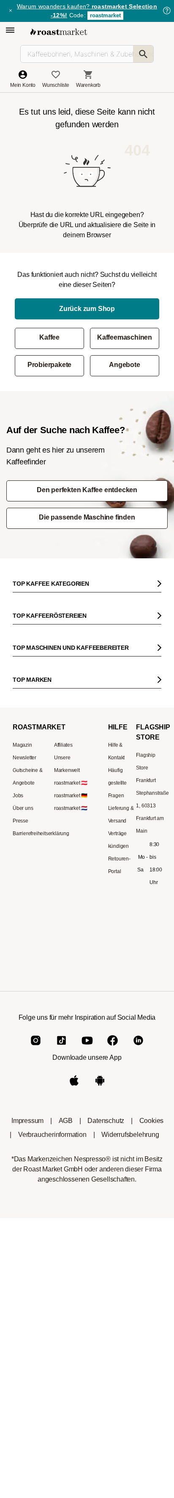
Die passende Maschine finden (87, 517)
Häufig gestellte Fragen (117, 783)
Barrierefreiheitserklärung (41, 833)
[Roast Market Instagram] (36, 1047)
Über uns (23, 808)
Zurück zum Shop (87, 308)
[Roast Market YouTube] (87, 1047)
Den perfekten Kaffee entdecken (87, 489)
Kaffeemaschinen (124, 337)
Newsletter (24, 758)
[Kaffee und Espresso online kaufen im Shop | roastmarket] (58, 32)
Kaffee (49, 337)
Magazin (22, 745)
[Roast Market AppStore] (74, 1087)
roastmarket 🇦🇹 (70, 783)
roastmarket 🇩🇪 (70, 796)
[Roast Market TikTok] (61, 1047)
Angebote (124, 364)
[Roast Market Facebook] (113, 1047)
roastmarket (105, 15)
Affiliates (63, 745)
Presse (20, 821)
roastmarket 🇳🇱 (70, 808)
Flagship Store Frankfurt (145, 767)
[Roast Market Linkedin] (138, 1047)
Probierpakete (49, 364)
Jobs (18, 796)
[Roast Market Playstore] (100, 1087)
